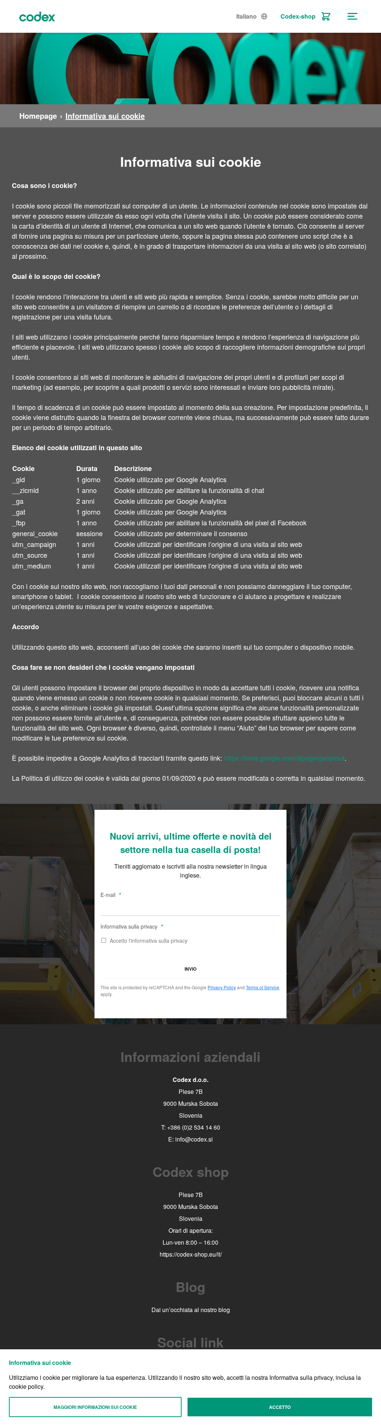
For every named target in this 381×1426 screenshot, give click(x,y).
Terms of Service (262, 987)
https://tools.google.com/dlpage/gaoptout (284, 758)
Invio (190, 968)
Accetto (280, 1407)
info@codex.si (194, 1139)
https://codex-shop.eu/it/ (191, 1254)
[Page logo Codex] (37, 16)
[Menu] (353, 16)
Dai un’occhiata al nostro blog (190, 1309)
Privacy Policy (222, 987)
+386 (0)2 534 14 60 (193, 1127)
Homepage (38, 115)
